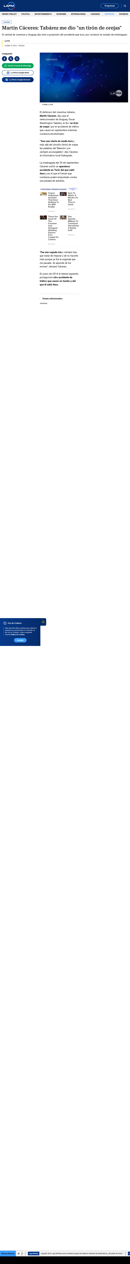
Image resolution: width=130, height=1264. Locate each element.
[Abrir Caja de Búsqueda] (125, 6)
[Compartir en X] (10, 58)
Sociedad (123, 14)
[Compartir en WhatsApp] (17, 58)
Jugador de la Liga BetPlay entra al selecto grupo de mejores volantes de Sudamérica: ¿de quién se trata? (66, 1253)
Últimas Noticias (8, 1254)
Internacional (78, 14)
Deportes (109, 14)
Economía (61, 14)
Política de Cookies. (18, 635)
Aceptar (20, 640)
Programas (110, 6)
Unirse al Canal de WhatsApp (19, 66)
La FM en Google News (20, 73)
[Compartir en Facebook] (4, 58)
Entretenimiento (43, 14)
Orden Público (9, 14)
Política (25, 14)
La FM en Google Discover (19, 80)
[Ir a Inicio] (9, 6)
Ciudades (95, 14)
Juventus (43, 303)
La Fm (7, 41)
